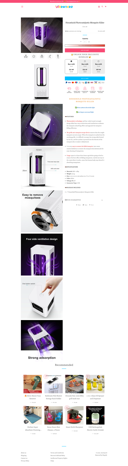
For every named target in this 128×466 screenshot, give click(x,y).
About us (23, 453)
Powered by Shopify (101, 455)
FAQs (52, 461)
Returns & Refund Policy (58, 455)
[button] (85, 200)
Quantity (85, 38)
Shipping (23, 455)
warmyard (104, 453)
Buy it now (84, 78)
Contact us (24, 458)
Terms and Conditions (57, 453)
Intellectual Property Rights (59, 458)
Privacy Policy (25, 461)
